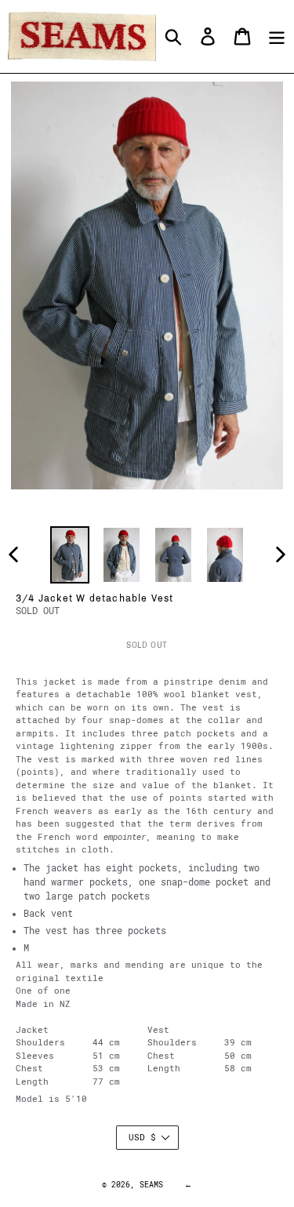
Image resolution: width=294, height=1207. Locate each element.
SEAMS (151, 1184)
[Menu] (277, 36)
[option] (70, 554)
